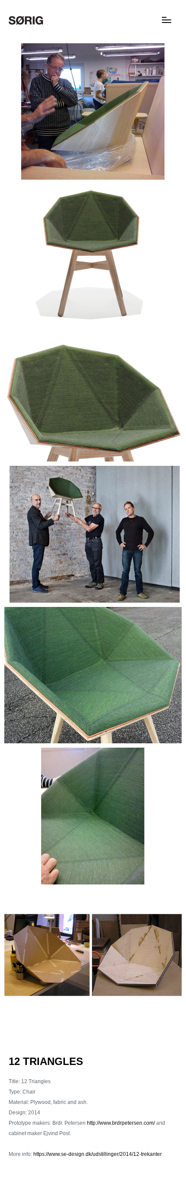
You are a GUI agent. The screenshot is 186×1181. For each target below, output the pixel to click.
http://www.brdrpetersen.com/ (121, 1123)
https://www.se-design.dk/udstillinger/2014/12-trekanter (97, 1154)
